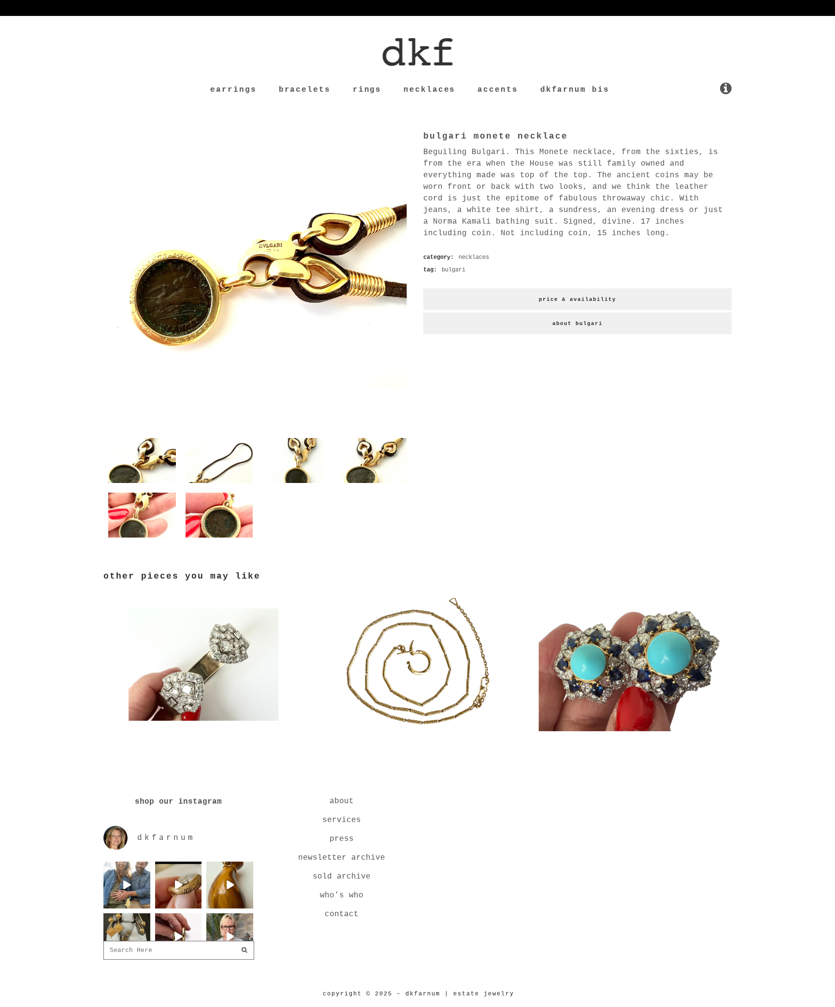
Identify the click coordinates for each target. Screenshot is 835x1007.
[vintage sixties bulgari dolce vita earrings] (632, 733)
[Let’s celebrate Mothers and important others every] (126, 936)
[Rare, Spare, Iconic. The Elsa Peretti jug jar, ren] (229, 885)
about (342, 801)
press (342, 839)
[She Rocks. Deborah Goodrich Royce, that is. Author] (229, 936)
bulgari (453, 270)
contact (342, 914)
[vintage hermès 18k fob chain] (417, 733)
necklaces (474, 257)
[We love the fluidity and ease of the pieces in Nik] (178, 885)
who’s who (341, 895)
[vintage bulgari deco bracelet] (203, 733)
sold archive (342, 876)
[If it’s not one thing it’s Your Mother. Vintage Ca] (178, 936)
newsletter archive (341, 857)
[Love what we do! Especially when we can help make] (126, 885)
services (341, 820)
